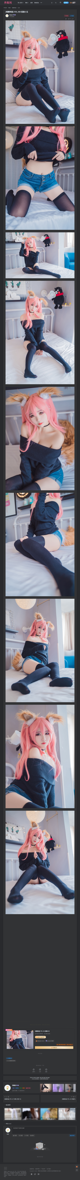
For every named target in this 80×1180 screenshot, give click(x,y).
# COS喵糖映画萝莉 (11, 1060)
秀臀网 (11, 15)
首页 (5, 7)
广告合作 (43, 1169)
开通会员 (73, 2)
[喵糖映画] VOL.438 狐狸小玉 (17, 11)
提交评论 (72, 1135)
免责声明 (37, 1169)
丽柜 (31, 2)
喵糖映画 (14, 7)
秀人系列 (20, 2)
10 (24, 1088)
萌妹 (26, 2)
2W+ (18, 1088)
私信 (73, 15)
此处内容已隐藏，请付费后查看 (40, 1025)
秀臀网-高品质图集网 (42, 1171)
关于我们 (49, 1169)
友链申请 (32, 1169)
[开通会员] (76, 1166)
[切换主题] (76, 1170)
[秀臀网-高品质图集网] (9, 1168)
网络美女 (36, 2)
